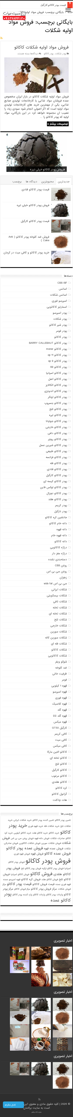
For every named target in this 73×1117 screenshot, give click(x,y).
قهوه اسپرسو (60, 692)
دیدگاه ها (31, 181)
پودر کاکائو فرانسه (56, 457)
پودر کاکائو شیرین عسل (53, 445)
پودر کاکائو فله (58, 463)
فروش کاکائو (41, 874)
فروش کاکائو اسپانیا (20, 874)
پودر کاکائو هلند (57, 499)
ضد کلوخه (61, 668)
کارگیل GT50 (59, 728)
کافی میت (61, 740)
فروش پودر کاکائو (48, 861)
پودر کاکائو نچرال (57, 493)
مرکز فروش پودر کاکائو (44, 889)
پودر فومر (61, 331)
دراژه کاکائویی (58, 547)
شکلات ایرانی (59, 589)
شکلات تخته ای (58, 613)
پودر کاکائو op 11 (57, 355)
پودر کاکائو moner (56, 349)
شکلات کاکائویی (57, 656)
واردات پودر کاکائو (54, 894)
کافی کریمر (61, 734)
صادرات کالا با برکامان (36, 1112)
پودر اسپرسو (60, 313)
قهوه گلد (62, 710)
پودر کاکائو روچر (57, 439)
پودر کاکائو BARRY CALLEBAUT (48, 343)
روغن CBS (61, 565)
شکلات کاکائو (59, 650)
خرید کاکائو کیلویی (22, 833)
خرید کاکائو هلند (40, 833)
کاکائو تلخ (61, 764)
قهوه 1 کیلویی (59, 686)
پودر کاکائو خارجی (56, 427)
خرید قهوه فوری (35, 826)
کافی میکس (60, 746)
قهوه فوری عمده (63, 884)
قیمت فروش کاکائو (44, 884)
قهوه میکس (60, 722)
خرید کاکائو (54, 833)
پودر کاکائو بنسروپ (55, 403)
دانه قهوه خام (59, 535)
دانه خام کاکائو (58, 523)
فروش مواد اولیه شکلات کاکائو (41, 47)
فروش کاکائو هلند (49, 879)
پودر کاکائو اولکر (57, 397)
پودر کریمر (61, 505)
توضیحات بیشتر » (57, 123)
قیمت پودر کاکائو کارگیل (53, 4)
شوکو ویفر (61, 662)
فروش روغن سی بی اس (22, 838)
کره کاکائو (61, 788)
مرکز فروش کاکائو (22, 889)
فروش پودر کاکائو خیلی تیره (33, 205)
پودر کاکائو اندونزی (55, 391)
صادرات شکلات (57, 838)
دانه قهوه (61, 529)
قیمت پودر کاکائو (19, 884)
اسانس (63, 289)
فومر (64, 680)
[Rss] (39, 1099)
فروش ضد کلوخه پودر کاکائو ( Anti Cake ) (29, 238)
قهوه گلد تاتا (60, 716)
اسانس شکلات (58, 295)
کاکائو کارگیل (59, 770)
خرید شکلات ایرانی (22, 820)
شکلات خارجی (58, 625)
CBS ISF (62, 283)
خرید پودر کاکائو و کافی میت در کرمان (26, 252)
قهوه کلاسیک (59, 704)
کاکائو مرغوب (59, 776)
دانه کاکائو (61, 541)
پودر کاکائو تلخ (58, 409)
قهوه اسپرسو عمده (11, 879)
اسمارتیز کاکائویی (57, 307)
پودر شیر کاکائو (58, 325)
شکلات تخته (60, 607)
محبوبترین (47, 181)
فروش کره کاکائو (30, 879)
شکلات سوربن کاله (56, 638)
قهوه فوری (61, 698)
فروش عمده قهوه (53, 849)
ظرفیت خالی (59, 674)
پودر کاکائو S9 (58, 367)
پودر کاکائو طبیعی (56, 451)
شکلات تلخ (60, 619)
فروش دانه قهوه (41, 838)
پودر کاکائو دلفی (57, 433)
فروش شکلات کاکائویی (29, 843)
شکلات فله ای (59, 644)
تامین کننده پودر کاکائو (43, 820)
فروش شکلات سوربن (51, 843)
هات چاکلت (60, 800)
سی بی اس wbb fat (55, 583)
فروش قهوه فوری (22, 854)
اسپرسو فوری (59, 301)
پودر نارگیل (60, 511)
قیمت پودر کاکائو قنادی (35, 189)
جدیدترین (63, 181)
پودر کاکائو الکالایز (56, 385)
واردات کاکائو (39, 894)
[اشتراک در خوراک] (1, 38)
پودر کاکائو (49, 53)
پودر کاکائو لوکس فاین (53, 487)
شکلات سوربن (58, 632)
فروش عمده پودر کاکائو (24, 848)
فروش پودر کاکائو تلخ (31, 868)
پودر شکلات (60, 53)
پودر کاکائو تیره (58, 415)
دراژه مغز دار (59, 553)
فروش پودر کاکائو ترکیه (52, 868)
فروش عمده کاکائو (57, 853)
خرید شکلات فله (51, 826)
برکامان (28, 1108)
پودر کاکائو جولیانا (56, 421)
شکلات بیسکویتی (57, 595)
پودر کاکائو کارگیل (56, 475)
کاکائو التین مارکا (57, 752)
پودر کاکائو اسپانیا (56, 373)
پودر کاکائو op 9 (57, 361)
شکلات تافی (60, 601)
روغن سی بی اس (57, 571)
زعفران (63, 577)
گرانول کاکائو (59, 794)
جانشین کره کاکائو (56, 517)
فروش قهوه (37, 854)
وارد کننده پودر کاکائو (22, 894)
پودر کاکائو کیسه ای (55, 481)
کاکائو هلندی (59, 782)
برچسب (17, 181)
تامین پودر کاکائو (63, 820)
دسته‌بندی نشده (57, 559)
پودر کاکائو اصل (57, 379)
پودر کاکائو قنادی (57, 469)
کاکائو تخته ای (58, 758)
